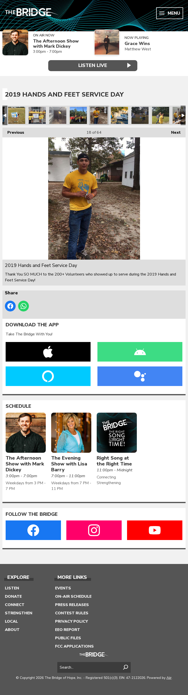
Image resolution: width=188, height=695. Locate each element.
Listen (12, 588)
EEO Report (67, 629)
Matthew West (138, 49)
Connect (14, 604)
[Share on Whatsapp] (23, 306)
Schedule (18, 406)
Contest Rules (71, 613)
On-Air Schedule (73, 596)
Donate (13, 596)
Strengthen (18, 613)
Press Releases (72, 604)
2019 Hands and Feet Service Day (16, 115)
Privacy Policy (71, 621)
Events (63, 588)
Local (11, 621)
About (12, 629)
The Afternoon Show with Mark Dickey (56, 44)
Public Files (68, 638)
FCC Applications (74, 646)
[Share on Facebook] (10, 306)
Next (173, 132)
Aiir (169, 677)
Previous (13, 132)
